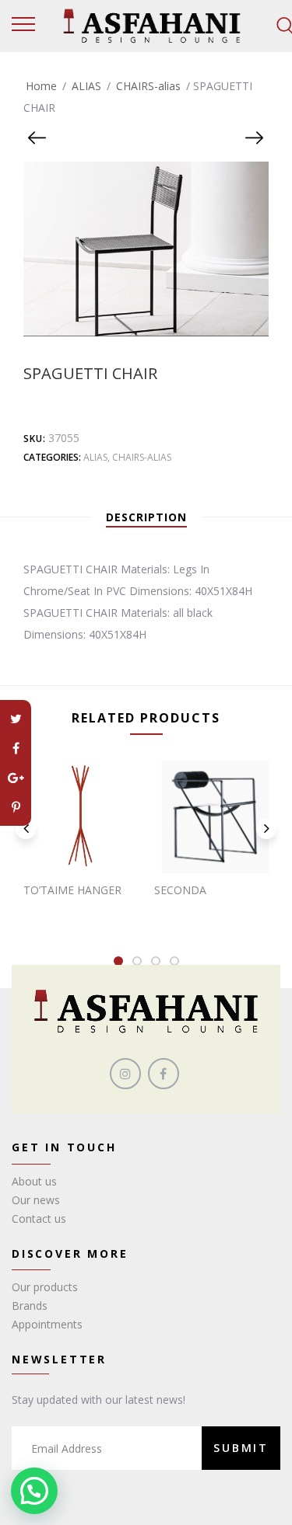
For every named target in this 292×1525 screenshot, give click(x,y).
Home (41, 85)
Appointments (47, 1324)
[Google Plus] (15, 777)
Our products (45, 1287)
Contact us (39, 1218)
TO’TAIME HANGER (72, 890)
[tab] (146, 517)
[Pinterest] (15, 807)
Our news (36, 1199)
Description (146, 517)
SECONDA (180, 890)
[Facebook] (15, 748)
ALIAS (86, 85)
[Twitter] (15, 718)
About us (34, 1181)
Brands (29, 1305)
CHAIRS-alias (148, 85)
